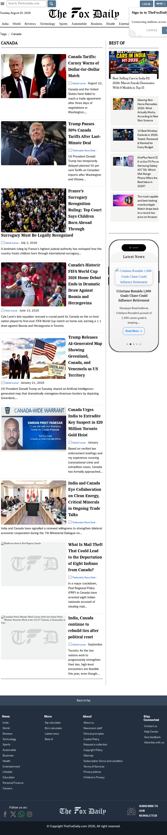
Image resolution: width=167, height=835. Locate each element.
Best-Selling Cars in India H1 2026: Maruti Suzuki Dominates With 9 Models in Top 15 (133, 83)
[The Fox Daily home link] (82, 808)
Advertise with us (154, 742)
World (17, 24)
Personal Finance (13, 783)
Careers (7, 788)
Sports (63, 24)
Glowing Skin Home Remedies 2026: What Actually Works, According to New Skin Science (147, 110)
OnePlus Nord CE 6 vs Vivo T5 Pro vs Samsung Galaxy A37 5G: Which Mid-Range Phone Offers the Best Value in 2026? (148, 172)
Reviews (30, 24)
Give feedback (152, 737)
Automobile (79, 24)
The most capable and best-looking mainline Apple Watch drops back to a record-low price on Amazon (148, 207)
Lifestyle (7, 772)
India (5, 24)
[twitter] (13, 814)
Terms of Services (94, 766)
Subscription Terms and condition (103, 761)
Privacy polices (92, 772)
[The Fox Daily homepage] (83, 13)
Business (96, 24)
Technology (47, 24)
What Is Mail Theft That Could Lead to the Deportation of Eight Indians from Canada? (85, 557)
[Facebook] (5, 814)
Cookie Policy (91, 739)
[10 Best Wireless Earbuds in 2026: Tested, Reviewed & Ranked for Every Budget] (123, 135)
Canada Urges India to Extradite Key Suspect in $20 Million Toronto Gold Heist (85, 422)
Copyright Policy (93, 750)
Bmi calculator (53, 728)
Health (110, 24)
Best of (49, 739)
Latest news (52, 733)
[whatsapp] (21, 814)
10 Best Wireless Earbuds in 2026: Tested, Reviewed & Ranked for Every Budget (147, 139)
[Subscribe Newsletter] (132, 811)
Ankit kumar (11, 310)
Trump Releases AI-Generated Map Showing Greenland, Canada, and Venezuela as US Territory (85, 357)
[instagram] (29, 814)
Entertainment (128, 24)
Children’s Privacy (94, 777)
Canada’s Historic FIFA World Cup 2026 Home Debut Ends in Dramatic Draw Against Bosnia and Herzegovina (84, 284)
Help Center (151, 731)
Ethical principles (94, 733)
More (159, 3)
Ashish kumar (79, 83)
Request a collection (95, 744)
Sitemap (88, 755)
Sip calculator (53, 722)
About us (89, 722)
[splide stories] (33, 76)
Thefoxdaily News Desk (84, 150)
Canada (9, 42)
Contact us (150, 726)
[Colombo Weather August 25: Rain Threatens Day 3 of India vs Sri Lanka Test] (133, 276)
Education (9, 777)
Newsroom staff (93, 728)
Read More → (133, 333)
